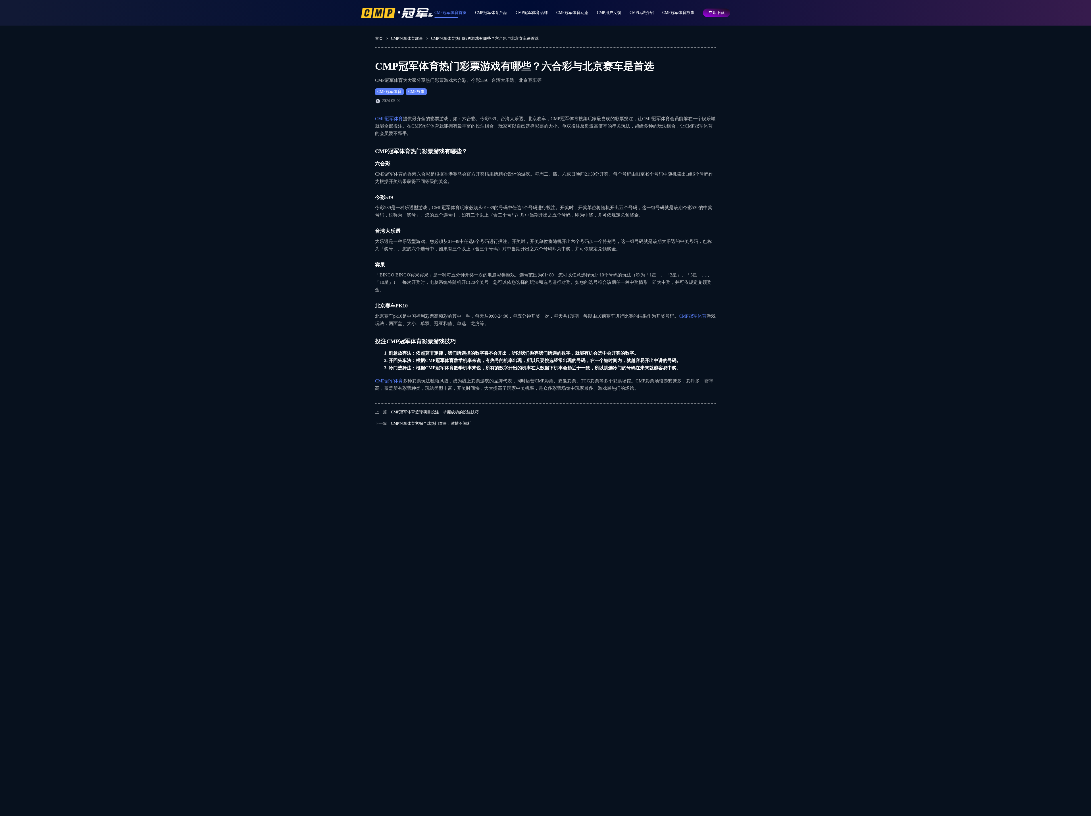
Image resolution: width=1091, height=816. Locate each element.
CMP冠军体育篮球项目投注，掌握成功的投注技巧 (435, 412)
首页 (379, 38)
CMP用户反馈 (609, 13)
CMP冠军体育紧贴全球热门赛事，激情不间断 (431, 423)
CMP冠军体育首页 (450, 13)
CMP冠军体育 (389, 91)
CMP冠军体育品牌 (532, 13)
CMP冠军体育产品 (491, 13)
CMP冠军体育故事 (678, 13)
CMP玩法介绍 (642, 13)
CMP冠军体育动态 (572, 13)
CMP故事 (416, 91)
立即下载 (716, 13)
